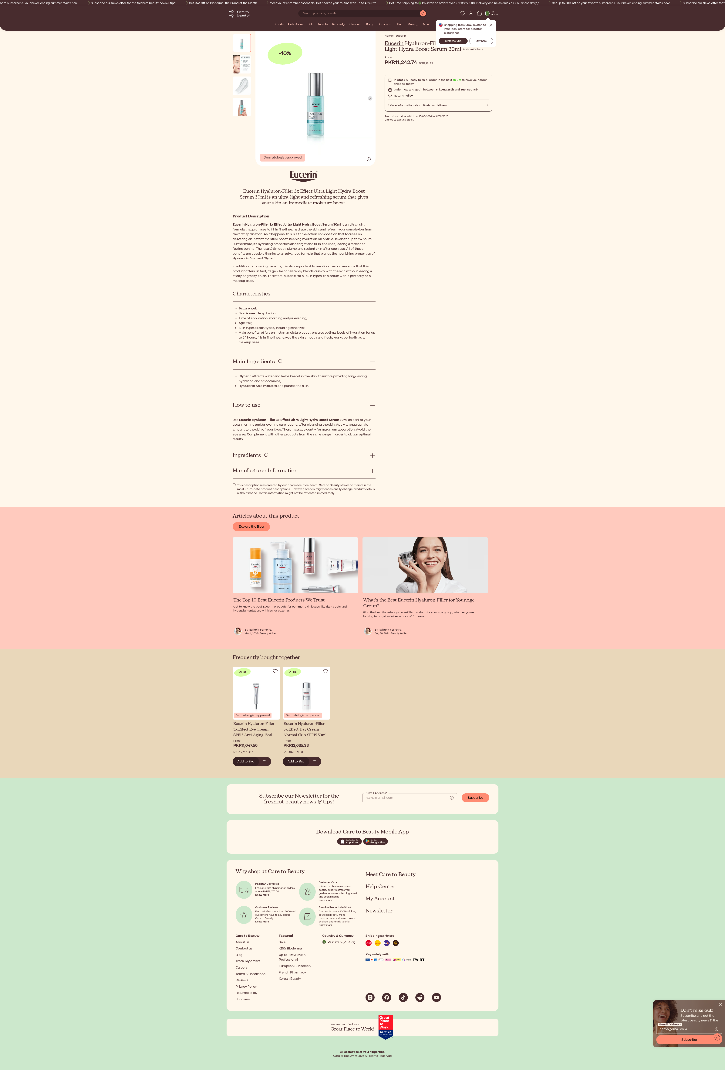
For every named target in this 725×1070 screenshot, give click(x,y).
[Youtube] (436, 997)
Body (369, 24)
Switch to (453, 41)
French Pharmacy (292, 972)
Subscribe (475, 798)
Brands (279, 24)
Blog (239, 955)
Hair (400, 24)
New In (323, 24)
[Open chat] (717, 1037)
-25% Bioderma (290, 948)
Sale (310, 24)
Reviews (242, 980)
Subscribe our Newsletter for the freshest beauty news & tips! (133, 3)
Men (426, 24)
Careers (242, 967)
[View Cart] (479, 13)
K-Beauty (338, 24)
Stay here (481, 41)
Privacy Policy (246, 986)
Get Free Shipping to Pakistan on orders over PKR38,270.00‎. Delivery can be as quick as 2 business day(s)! (464, 3)
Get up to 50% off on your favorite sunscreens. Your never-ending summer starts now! (611, 3)
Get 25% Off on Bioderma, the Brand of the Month (223, 3)
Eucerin (394, 43)
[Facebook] (386, 997)
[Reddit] (419, 997)
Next (370, 98)
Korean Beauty (290, 978)
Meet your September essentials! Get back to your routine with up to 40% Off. (323, 3)
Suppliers (243, 999)
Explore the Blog (251, 526)
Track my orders (248, 961)
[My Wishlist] (463, 13)
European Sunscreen (295, 966)
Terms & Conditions (250, 974)
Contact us (244, 948)
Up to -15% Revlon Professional (292, 957)
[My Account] (471, 13)
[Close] (720, 1005)
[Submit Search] (423, 13)
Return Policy (403, 96)
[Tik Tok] (403, 997)
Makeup (412, 24)
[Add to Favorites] (275, 671)
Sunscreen (385, 24)
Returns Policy (247, 993)
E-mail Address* (376, 793)
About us (242, 942)
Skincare (355, 24)
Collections (295, 24)
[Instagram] (370, 997)
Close (491, 25)
